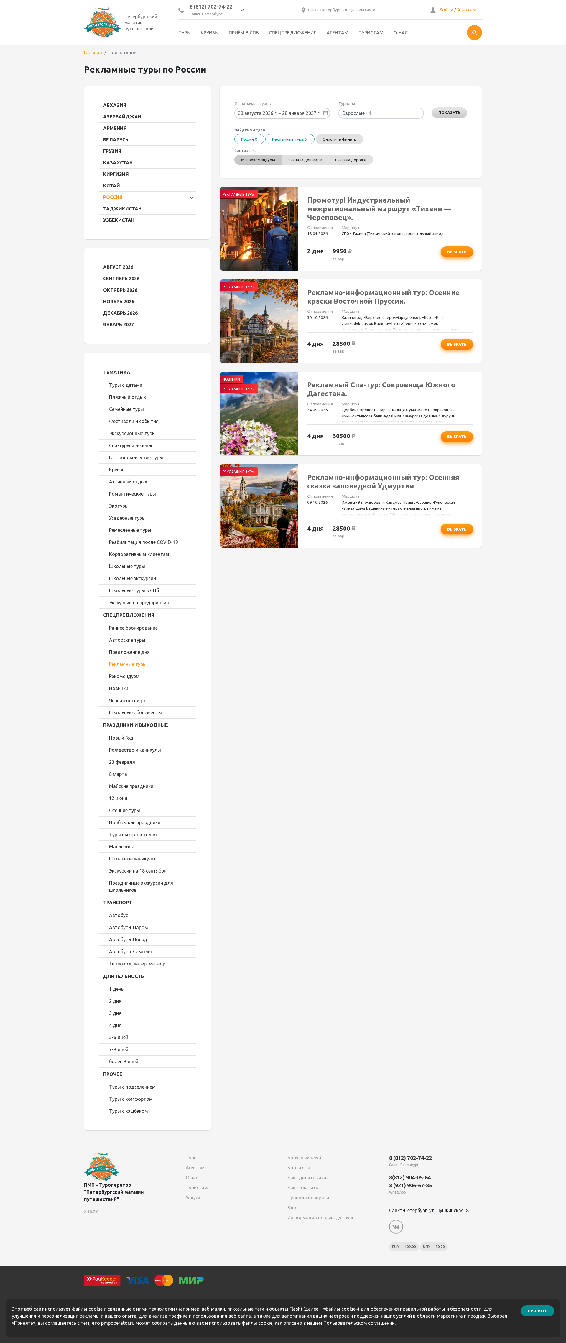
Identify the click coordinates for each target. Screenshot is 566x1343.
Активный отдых (128, 481)
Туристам (371, 32)
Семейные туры (126, 409)
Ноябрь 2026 (118, 301)
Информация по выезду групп (321, 1217)
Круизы (210, 32)
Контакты (298, 1167)
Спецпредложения (293, 32)
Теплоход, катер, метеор (137, 963)
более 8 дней (123, 1061)
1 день (116, 989)
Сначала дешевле (305, 159)
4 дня (115, 1025)
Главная (93, 52)
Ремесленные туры (130, 530)
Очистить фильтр (339, 139)
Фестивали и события (134, 421)
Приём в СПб (244, 32)
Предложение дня (129, 652)
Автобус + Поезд (128, 939)
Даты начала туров (252, 103)
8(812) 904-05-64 (410, 1177)
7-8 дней (118, 1049)
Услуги (193, 1197)
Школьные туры (127, 566)
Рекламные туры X (290, 139)
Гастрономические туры (136, 457)
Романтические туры (132, 493)
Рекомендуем (124, 676)
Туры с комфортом (131, 1099)
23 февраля (122, 762)
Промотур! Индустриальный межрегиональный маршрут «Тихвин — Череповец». (379, 208)
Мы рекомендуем (258, 159)
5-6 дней (118, 1037)
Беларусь (115, 139)
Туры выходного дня (133, 834)
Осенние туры (124, 810)
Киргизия (116, 174)
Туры (184, 32)
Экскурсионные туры (132, 433)
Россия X (249, 139)
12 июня (118, 798)
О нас (401, 32)
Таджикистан (122, 208)
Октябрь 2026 (120, 290)
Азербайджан (122, 116)
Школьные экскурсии (132, 578)
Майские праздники (131, 786)
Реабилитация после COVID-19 (143, 542)
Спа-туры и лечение (131, 445)
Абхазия (114, 105)
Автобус (118, 915)
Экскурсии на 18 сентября (138, 870)
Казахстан (118, 162)
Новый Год (121, 737)
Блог (292, 1207)
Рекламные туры (128, 664)
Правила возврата (308, 1197)
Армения (115, 128)
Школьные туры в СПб (134, 590)
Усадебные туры (127, 518)
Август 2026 (118, 267)
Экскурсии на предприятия (139, 602)
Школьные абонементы (135, 712)
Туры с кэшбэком (128, 1111)
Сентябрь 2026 (121, 278)
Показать (449, 112)
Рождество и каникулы (135, 750)
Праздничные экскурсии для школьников (141, 886)
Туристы (346, 103)
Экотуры (119, 505)
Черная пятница (127, 700)
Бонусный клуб (304, 1157)
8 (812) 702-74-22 (211, 6)
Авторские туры (127, 640)
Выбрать (457, 251)
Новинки (118, 688)
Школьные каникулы (132, 858)
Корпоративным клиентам (139, 554)
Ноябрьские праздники (134, 822)
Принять (537, 1311)
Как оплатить (302, 1187)
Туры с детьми (125, 385)
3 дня (115, 1013)
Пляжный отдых (127, 397)
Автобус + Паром (128, 927)
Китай (111, 185)
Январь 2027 (118, 324)
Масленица (121, 846)
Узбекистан (118, 220)
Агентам (466, 9)
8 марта (118, 774)
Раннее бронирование (133, 628)
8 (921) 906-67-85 (410, 1185)
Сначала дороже (350, 159)
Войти (446, 9)
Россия (113, 197)
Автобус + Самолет (131, 951)
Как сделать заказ (308, 1177)
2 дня (115, 1001)
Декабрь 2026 (120, 313)
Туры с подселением (132, 1086)
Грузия (112, 151)
